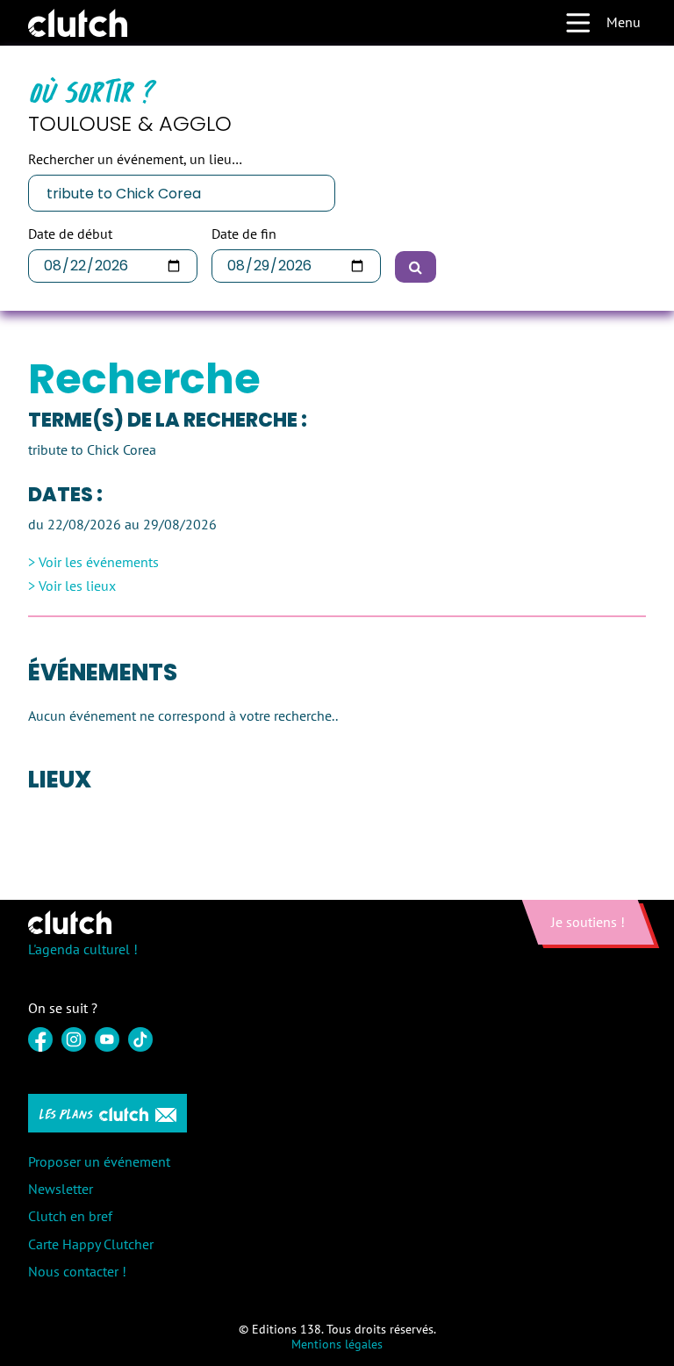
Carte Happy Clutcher (91, 1244)
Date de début (70, 234)
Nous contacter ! (77, 1271)
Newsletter (60, 1188)
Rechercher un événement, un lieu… (135, 159)
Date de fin (244, 234)
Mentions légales (337, 1344)
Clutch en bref (70, 1216)
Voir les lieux (77, 586)
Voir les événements (99, 562)
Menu (623, 22)
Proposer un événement (99, 1161)
